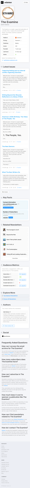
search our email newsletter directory (10, 422)
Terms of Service (5, 482)
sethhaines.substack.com (10, 60)
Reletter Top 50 (5, 471)
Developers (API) (5, 449)
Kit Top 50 (3, 469)
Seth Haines (5, 24)
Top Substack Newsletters (10, 295)
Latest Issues (7, 354)
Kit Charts (3, 467)
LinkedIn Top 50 (5, 466)
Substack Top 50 (5, 464)
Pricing (3, 447)
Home (2, 446)
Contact (3, 479)
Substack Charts (5, 462)
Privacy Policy (4, 480)
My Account (4, 454)
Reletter (11, 352)
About (2, 453)
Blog (2, 473)
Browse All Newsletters (9, 299)
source (19, 90)
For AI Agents (4, 451)
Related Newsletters (19, 419)
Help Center (4, 456)
